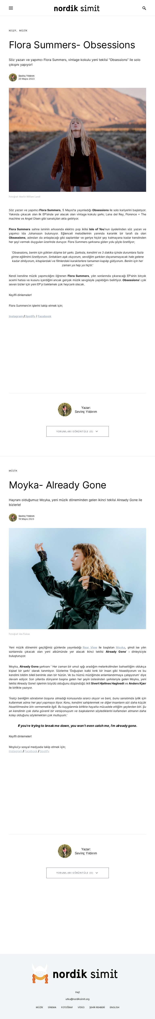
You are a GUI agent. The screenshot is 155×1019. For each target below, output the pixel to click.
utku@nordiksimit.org (77, 999)
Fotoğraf (67, 1007)
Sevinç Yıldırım (27, 75)
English (114, 1007)
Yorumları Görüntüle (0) (74, 431)
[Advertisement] (77, 926)
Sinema (52, 1007)
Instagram (16, 316)
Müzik (23, 30)
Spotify (30, 316)
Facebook (44, 316)
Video (81, 1007)
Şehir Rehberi (97, 1007)
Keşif (12, 30)
